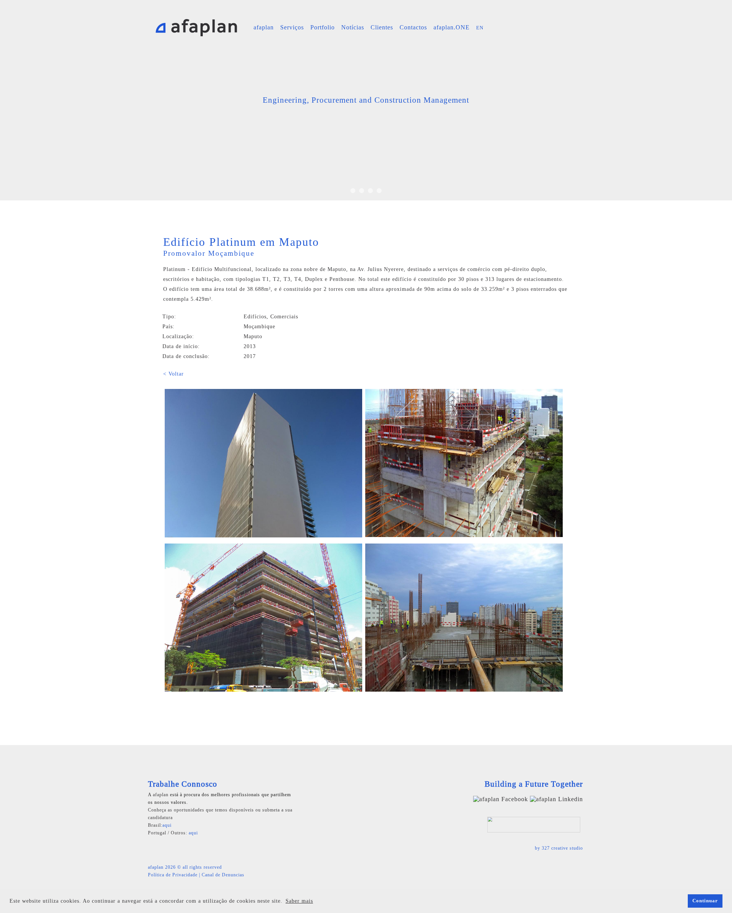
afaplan (264, 27)
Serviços (292, 27)
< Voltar (173, 374)
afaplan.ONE (451, 27)
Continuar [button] (705, 900)
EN (479, 28)
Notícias (352, 27)
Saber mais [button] (299, 901)
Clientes (382, 27)
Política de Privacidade (172, 875)
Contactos (413, 27)
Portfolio (322, 27)
